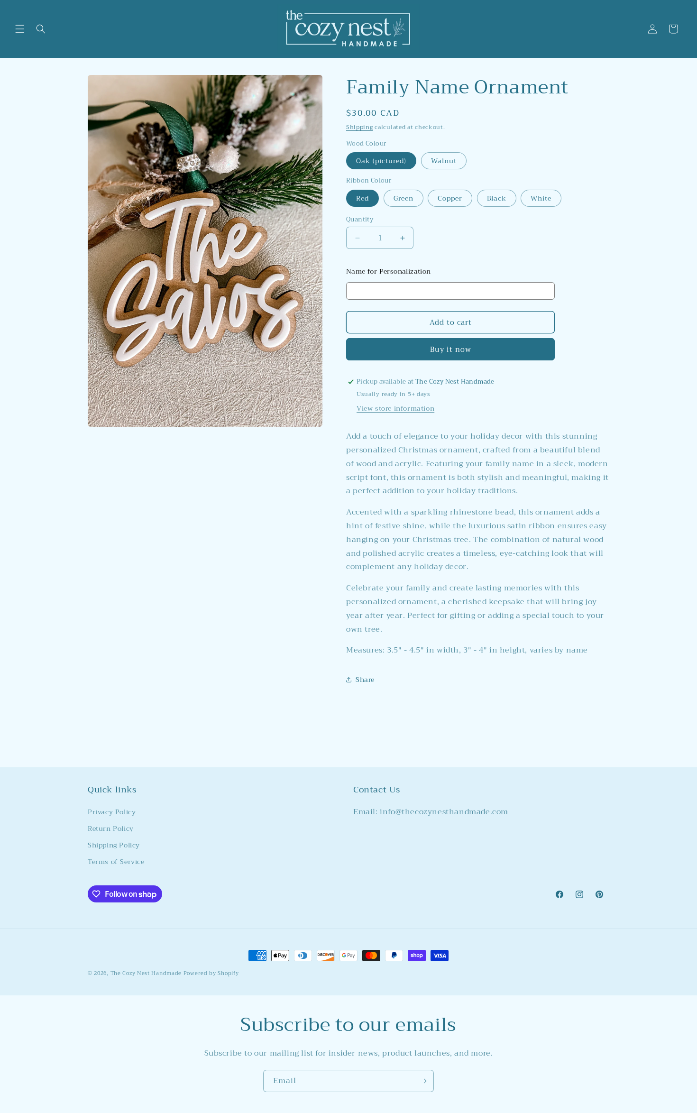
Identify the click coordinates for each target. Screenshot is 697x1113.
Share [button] (365, 679)
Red (362, 198)
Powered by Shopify (211, 973)
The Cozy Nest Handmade (146, 973)
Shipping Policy (114, 845)
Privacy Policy (112, 812)
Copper (450, 198)
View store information (395, 408)
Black (496, 198)
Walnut (444, 160)
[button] (19, 28)
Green (403, 198)
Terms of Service (116, 861)
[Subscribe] (423, 1081)
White (541, 198)
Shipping (359, 127)
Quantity (359, 219)
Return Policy (111, 828)
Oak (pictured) (381, 160)
